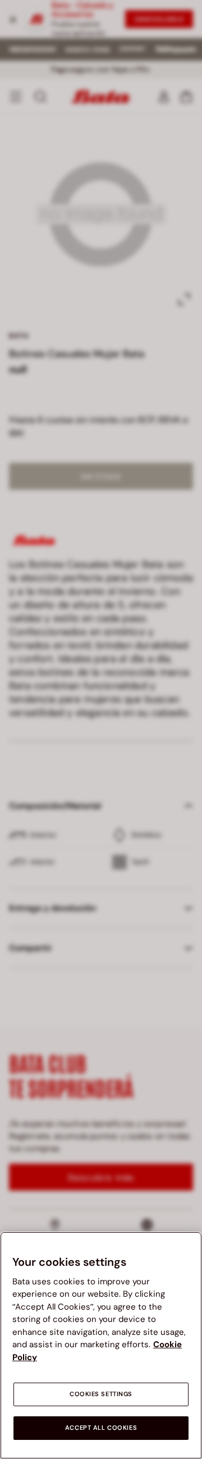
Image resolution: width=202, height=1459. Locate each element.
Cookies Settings (101, 1394)
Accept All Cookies (101, 1428)
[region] (101, 1345)
